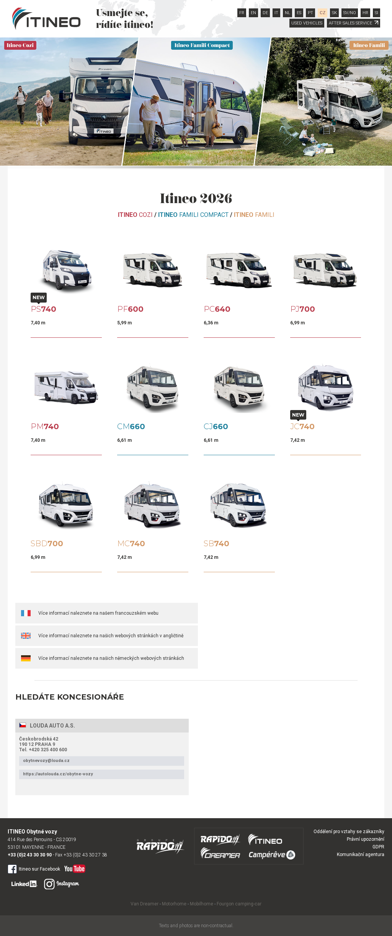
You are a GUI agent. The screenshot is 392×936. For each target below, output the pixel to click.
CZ (322, 12)
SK (334, 12)
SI (376, 12)
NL (287, 12)
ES (299, 12)
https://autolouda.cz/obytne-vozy (58, 774)
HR (365, 12)
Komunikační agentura (360, 854)
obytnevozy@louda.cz (46, 760)
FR (241, 12)
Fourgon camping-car (239, 904)
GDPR (378, 847)
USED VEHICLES (306, 23)
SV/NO (349, 12)
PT (310, 12)
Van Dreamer (144, 904)
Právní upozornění (365, 839)
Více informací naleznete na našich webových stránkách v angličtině (110, 635)
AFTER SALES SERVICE (350, 23)
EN (253, 12)
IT (276, 12)
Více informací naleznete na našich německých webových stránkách (111, 658)
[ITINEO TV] (73, 867)
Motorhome (174, 904)
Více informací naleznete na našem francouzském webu (98, 613)
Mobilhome (201, 904)
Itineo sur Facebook (39, 869)
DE (265, 12)
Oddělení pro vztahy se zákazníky (349, 831)
